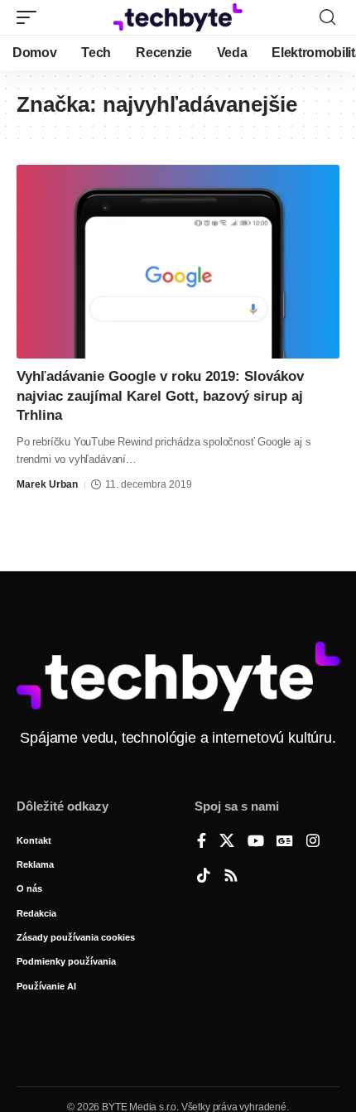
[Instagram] (313, 842)
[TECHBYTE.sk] (178, 17)
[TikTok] (204, 877)
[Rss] (231, 877)
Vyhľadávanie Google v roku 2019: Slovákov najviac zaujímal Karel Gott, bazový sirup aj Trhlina (160, 396)
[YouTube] (256, 842)
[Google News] (285, 842)
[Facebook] (202, 842)
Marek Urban (47, 484)
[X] (227, 842)
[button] (31, 17)
